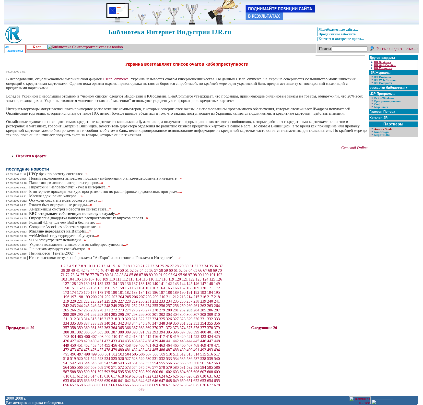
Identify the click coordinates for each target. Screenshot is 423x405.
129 (80, 284)
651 (189, 381)
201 (101, 297)
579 (169, 367)
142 (169, 284)
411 (121, 336)
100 (206, 275)
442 (176, 341)
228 (128, 301)
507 (149, 354)
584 (203, 367)
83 (121, 275)
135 (121, 284)
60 (171, 270)
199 (87, 297)
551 (135, 363)
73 (72, 275)
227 (121, 301)
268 (87, 310)
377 (203, 328)
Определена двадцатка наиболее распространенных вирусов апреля (88, 218)
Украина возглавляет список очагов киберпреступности (78, 244)
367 (135, 328)
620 (135, 376)
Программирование (387, 101)
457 (121, 345)
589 (80, 372)
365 (121, 328)
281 (176, 310)
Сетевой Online (354, 148)
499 (94, 354)
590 (87, 372)
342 (121, 323)
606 (196, 372)
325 (162, 319)
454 (100, 345)
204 (121, 297)
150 (66, 288)
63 (186, 270)
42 (83, 270)
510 (169, 354)
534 (176, 358)
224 (100, 301)
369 (148, 328)
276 (141, 310)
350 (176, 323)
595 (121, 372)
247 (100, 306)
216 (203, 297)
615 (100, 376)
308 (203, 314)
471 (217, 345)
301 (155, 314)
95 (180, 275)
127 (66, 284)
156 (107, 288)
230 (141, 301)
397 (183, 332)
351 (183, 323)
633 (66, 381)
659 (87, 385)
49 (117, 270)
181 (121, 292)
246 (93, 306)
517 (217, 354)
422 (196, 336)
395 (169, 332)
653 (203, 381)
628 (189, 376)
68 (210, 270)
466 (183, 345)
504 (128, 354)
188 (169, 292)
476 (93, 350)
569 (100, 367)
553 (148, 363)
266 (73, 310)
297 (128, 314)
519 (73, 358)
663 (114, 385)
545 (93, 363)
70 (220, 270)
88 (146, 275)
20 (138, 266)
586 (217, 367)
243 (73, 306)
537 (196, 358)
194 (210, 292)
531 (155, 358)
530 (148, 358)
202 (107, 297)
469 (203, 345)
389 (128, 332)
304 (176, 314)
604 (183, 372)
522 (93, 358)
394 (162, 332)
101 (212, 275)
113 (131, 279)
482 (135, 350)
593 (107, 372)
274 (128, 310)
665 (128, 385)
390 (135, 332)
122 (192, 279)
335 (73, 323)
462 (155, 345)
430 (93, 341)
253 (141, 306)
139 (148, 284)
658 (80, 385)
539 (210, 358)
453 (93, 345)
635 (80, 381)
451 (80, 345)
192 (196, 292)
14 (108, 266)
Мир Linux (381, 107)
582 (189, 367)
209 (155, 297)
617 (114, 376)
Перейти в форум (31, 156)
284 (196, 310)
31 (191, 266)
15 (113, 266)
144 (183, 284)
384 (93, 332)
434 (121, 341)
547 (107, 363)
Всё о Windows (384, 98)
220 (73, 301)
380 (66, 332)
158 (121, 288)
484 (148, 350)
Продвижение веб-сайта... (338, 34)
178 (100, 292)
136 (128, 284)
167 (183, 288)
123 (198, 279)
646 (155, 381)
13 (103, 266)
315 (93, 319)
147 (203, 284)
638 (100, 381)
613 (87, 376)
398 (189, 332)
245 (87, 306)
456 (114, 345)
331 (203, 319)
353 (196, 323)
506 (142, 354)
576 (148, 367)
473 (73, 350)
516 (210, 354)
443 (183, 341)
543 (80, 363)
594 (114, 372)
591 (93, 372)
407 (94, 336)
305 (183, 314)
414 (141, 336)
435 (128, 341)
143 (176, 284)
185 (148, 292)
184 (141, 292)
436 (135, 341)
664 (121, 385)
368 (141, 328)
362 (100, 328)
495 (66, 354)
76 (87, 275)
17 (123, 266)
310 (217, 314)
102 (219, 275)
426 (66, 341)
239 (203, 301)
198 (80, 297)
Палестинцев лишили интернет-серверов (66, 183)
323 (148, 319)
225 (107, 301)
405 (80, 336)
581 (183, 367)
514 (196, 354)
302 (162, 314)
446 (203, 341)
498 (87, 354)
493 (210, 350)
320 (128, 319)
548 (114, 363)
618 (121, 376)
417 (162, 336)
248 (107, 306)
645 (148, 381)
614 (93, 376)
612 (80, 376)
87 (141, 275)
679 (141, 389)
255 (155, 306)
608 (210, 372)
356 (217, 323)
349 (169, 323)
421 (189, 336)
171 (210, 288)
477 (100, 350)
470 (210, 345)
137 (135, 284)
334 (66, 323)
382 (80, 332)
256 (162, 306)
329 (189, 319)
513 (189, 354)
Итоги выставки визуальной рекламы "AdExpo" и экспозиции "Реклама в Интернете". (105, 258)
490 (189, 350)
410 (114, 336)
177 (93, 292)
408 (101, 336)
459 (135, 345)
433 (114, 341)
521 (87, 358)
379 (217, 328)
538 (203, 358)
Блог (37, 47)
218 (217, 297)
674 (189, 385)
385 (100, 332)
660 (93, 385)
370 (155, 328)
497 (80, 354)
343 (128, 323)
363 (107, 328)
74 (77, 275)
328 (183, 319)
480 (121, 350)
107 (91, 279)
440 (162, 341)
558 (183, 363)
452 (87, 345)
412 (128, 336)
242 (66, 306)
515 (203, 354)
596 (128, 372)
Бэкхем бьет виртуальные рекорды (60, 205)
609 (217, 372)
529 (141, 358)
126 (219, 279)
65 (195, 270)
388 (121, 332)
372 (169, 328)
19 (133, 266)
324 (155, 319)
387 (114, 332)
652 (196, 381)
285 (203, 310)
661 (100, 385)
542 (73, 363)
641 (121, 381)
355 (210, 323)
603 (176, 372)
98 (195, 275)
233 (162, 301)
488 (176, 350)
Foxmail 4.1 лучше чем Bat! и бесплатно (65, 222)
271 (107, 310)
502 (114, 354)
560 (196, 363)
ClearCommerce (116, 79)
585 (210, 367)
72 (68, 275)
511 (176, 354)
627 (183, 376)
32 (196, 266)
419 (176, 336)
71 (63, 275)
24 (157, 266)
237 (189, 301)
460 (141, 345)
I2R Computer (383, 83)
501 (107, 354)
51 (127, 270)
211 (169, 297)
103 (64, 279)
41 (78, 270)
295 (114, 314)
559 (189, 363)
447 (210, 341)
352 (189, 323)
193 (203, 292)
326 (169, 319)
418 (169, 336)
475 (87, 350)
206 (135, 297)
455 (107, 345)
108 (98, 279)
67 (205, 270)
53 (137, 270)
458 (128, 345)
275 (135, 310)
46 (102, 270)
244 (80, 306)
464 (169, 345)
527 (128, 358)
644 (141, 381)
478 (107, 350)
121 (185, 279)
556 (169, 363)
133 (107, 284)
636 (87, 381)
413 (135, 336)
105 (78, 279)
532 (162, 358)
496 (73, 354)
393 (155, 332)
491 (196, 350)
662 (107, 385)
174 (73, 292)
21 (142, 266)
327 (176, 319)
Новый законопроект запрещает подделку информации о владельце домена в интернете (105, 178)
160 (135, 288)
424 (210, 336)
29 (182, 266)
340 (107, 323)
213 (183, 297)
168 (189, 288)
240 (210, 301)
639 (107, 381)
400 (203, 332)
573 (128, 367)
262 (203, 306)
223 (93, 301)
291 (87, 314)
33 (201, 266)
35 (211, 266)
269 (93, 310)
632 (217, 376)
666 (135, 385)
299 (141, 314)
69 (215, 270)
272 (114, 310)
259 (183, 306)
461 (148, 345)
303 (169, 314)
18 (128, 266)
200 (94, 297)
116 (151, 279)
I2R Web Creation (385, 80)
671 (169, 385)
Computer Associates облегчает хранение (65, 227)
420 (183, 336)
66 (200, 270)
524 (107, 358)
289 (73, 314)
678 (217, 385)
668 (148, 385)
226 (114, 301)
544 (87, 363)
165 (169, 288)
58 (161, 270)
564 (66, 367)
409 (107, 336)
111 (118, 279)
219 (66, 301)
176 (87, 292)
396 (176, 332)
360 (87, 328)
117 (158, 279)
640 (114, 381)
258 (176, 306)
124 (205, 279)
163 (155, 288)
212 (176, 297)
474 (80, 350)
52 (132, 270)
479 (114, 350)
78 (97, 275)
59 (166, 270)
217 (210, 297)
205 (128, 297)
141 (162, 284)
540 (217, 358)
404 (73, 336)
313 (80, 319)
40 (73, 270)
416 (155, 336)
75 (82, 275)
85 (131, 275)
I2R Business (382, 77)
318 (114, 319)
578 (162, 367)
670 (162, 385)
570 (107, 367)
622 (148, 376)
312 (73, 319)
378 (210, 328)
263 (210, 306)
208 (149, 297)
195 (217, 292)
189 (176, 292)
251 (128, 306)
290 (80, 314)
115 (145, 279)
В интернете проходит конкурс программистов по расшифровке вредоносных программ (105, 191)
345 (141, 323)
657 (73, 385)
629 (196, 376)
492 (203, 350)
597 (135, 372)
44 (92, 270)
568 (93, 367)
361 (93, 328)
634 (73, 381)
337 (87, 323)
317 (107, 319)
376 (196, 328)
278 (155, 310)
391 (141, 332)
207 (142, 297)
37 (221, 266)
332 (210, 319)
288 (66, 314)
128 (73, 284)
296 (121, 314)
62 (181, 270)
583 (196, 367)
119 (171, 279)
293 (100, 314)
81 (112, 275)
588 (73, 372)
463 (162, 345)
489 (183, 350)
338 (93, 323)
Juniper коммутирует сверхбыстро (59, 249)
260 (189, 306)
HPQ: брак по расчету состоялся (58, 174)
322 (141, 319)
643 (135, 381)
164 (162, 288)
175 (80, 292)
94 (175, 275)
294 (107, 314)
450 (73, 345)
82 (116, 275)
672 (176, 385)
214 (189, 297)
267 (80, 310)
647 (162, 381)
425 (217, 336)
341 (114, 323)
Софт (378, 104)
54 (141, 270)
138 (141, 284)
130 (87, 284)
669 (155, 385)
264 (217, 306)
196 (66, 297)
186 (155, 292)
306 (189, 314)
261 (196, 306)
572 (121, 367)
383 (87, 332)
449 (66, 345)
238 (196, 301)
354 (203, 323)
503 (121, 354)
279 (162, 310)
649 (176, 381)
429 (87, 341)
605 (189, 372)
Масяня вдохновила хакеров (56, 196)
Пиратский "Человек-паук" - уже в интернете (69, 187)
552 (141, 363)
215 (196, 297)
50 (122, 270)
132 (100, 284)
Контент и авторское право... (341, 39)
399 (196, 332)
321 (135, 319)
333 (217, 319)
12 (98, 266)
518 (66, 358)
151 (73, 288)
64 (190, 270)
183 (135, 292)
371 (162, 328)
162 (148, 288)
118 (164, 279)
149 (217, 284)
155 (100, 288)
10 (89, 266)
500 (101, 354)
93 (170, 275)
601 (162, 372)
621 (141, 376)
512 (183, 354)
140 (155, 284)
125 (212, 279)
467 (189, 345)
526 (121, 358)
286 (210, 310)
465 (176, 345)
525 (114, 358)
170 (203, 288)
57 (156, 270)
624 (162, 376)
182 (128, 292)
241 (217, 301)
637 (93, 381)
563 (217, 363)
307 (196, 314)
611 (73, 376)
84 (126, 275)
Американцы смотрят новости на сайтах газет (70, 209)
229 (135, 301)
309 (210, 314)
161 (141, 288)
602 (169, 372)
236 (183, 301)
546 (100, 363)
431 (100, 341)
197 (73, 297)
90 (156, 275)
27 (172, 266)
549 (121, 363)
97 (190, 275)
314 (87, 319)
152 (80, 288)
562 (210, 363)
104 (71, 279)
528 (135, 358)
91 (161, 275)
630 (203, 376)
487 (169, 350)
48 (112, 270)
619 (128, 376)
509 (162, 354)
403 (66, 336)
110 (112, 279)
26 (167, 266)
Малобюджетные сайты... (338, 29)
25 (162, 266)
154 (93, 288)
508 (155, 354)
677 (210, 385)
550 (128, 363)
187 (162, 292)
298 (135, 314)
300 (148, 314)
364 (114, 328)
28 (177, 266)
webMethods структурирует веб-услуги (64, 235)
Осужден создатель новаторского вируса (66, 200)
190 (183, 292)
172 (217, 288)
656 (66, 385)
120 (178, 279)
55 (146, 270)
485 (155, 350)
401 (210, 332)
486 (162, 350)
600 (155, 372)
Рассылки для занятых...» (397, 49)
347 (155, 323)
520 (80, 358)
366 (128, 328)
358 (73, 328)
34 (206, 266)
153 (87, 288)
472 (66, 350)
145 (189, 284)
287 (217, 310)
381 (73, 332)
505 (135, 354)
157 (114, 288)
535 (183, 358)
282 (183, 310)
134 (114, 284)
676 (203, 385)
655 (217, 381)
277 (148, 310)
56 (151, 270)
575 (141, 367)
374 (183, 328)
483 (141, 350)
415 (148, 336)
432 (107, 341)
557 (176, 363)
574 (135, 367)
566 (80, 367)
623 (155, 376)
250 (121, 306)
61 (176, 270)
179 (107, 292)
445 (196, 341)
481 (128, 350)
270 (100, 310)
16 (118, 266)
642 (128, 381)
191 (189, 292)
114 (138, 279)
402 (217, 332)
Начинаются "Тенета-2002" (54, 253)
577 (155, 367)
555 (162, 363)
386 (107, 332)
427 (73, 341)
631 (210, 376)
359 (80, 328)
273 (121, 310)
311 (66, 319)
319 (121, 319)
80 (107, 275)
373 (176, 328)
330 (196, 319)
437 (141, 341)
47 (107, 270)
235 (176, 301)
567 (87, 367)
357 (66, 328)
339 (100, 323)
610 (66, 376)
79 (102, 275)
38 (63, 270)
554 (155, 363)
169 (196, 288)
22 (147, 266)
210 (162, 297)
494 (217, 350)
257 (169, 306)
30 (186, 266)
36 (216, 266)
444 (189, 341)
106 (85, 279)
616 (107, 376)
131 (93, 284)
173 (66, 292)
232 (155, 301)
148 (210, 284)
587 (66, 372)
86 (136, 275)
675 (196, 385)
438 (148, 341)
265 (66, 310)
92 (165, 275)
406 (87, 336)
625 (169, 376)
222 (87, 301)
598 (141, 372)
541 (66, 363)
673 (183, 385)
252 (135, 306)
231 (148, 301)
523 (100, 358)
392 (148, 332)
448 (217, 341)
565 (73, 367)
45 (97, 270)
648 (169, 381)
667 (141, 385)
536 (189, 358)
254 (148, 306)
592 (100, 372)
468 (196, 345)
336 (80, 323)
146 (196, 284)
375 (189, 328)
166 (176, 288)
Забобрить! (15, 50)
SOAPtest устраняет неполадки (57, 240)
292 (93, 314)
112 (125, 279)
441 (169, 341)
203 (114, 297)
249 (114, 306)
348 (162, 323)
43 (88, 270)
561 (203, 363)
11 (93, 266)
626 (176, 376)
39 (68, 270)
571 (114, 367)
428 (80, 341)
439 (155, 341)
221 (80, 301)
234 (169, 301)
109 (105, 279)
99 (200, 275)
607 (203, 372)
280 (169, 310)
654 (210, 381)
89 (151, 275)
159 (128, 288)
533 (169, 358)
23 (152, 266)
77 (92, 275)
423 (203, 336)
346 (148, 323)
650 (183, 381)
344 (135, 323)
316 (100, 319)
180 (114, 292)
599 (148, 372)
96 (185, 275)
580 (176, 367)
